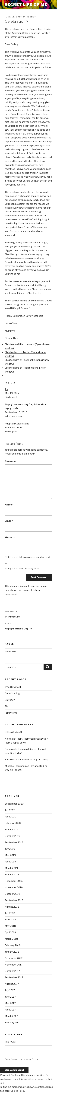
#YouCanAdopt (13, 687)
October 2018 (12, 893)
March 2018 (11, 938)
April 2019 (10, 861)
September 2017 (14, 977)
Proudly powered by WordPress (21, 1059)
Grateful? (10, 700)
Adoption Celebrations (17, 423)
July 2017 (10, 990)
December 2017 (13, 958)
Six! (6, 706)
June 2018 (10, 919)
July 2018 (10, 913)
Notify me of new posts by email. (22, 568)
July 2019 (10, 848)
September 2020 (14, 803)
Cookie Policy (17, 1090)
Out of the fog (12, 693)
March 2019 (11, 868)
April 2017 (10, 1009)
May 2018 (10, 926)
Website (10, 537)
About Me (10, 651)
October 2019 (12, 836)
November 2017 (14, 964)
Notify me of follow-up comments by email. (28, 557)
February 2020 (13, 823)
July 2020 (10, 810)
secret (31, 17)
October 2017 (12, 971)
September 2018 (14, 900)
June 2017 (10, 996)
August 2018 (12, 906)
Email (9, 520)
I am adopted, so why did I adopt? (32, 759)
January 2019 (12, 874)
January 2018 (12, 951)
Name (9, 504)
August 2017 (12, 983)
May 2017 (10, 1003)
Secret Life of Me (26, 4)
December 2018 (14, 881)
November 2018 (14, 887)
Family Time (11, 712)
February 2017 (12, 1022)
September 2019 (14, 842)
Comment (11, 461)
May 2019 (10, 855)
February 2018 (13, 945)
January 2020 (12, 829)
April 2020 (10, 816)
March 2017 (11, 1016)
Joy (6, 389)
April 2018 (10, 932)
